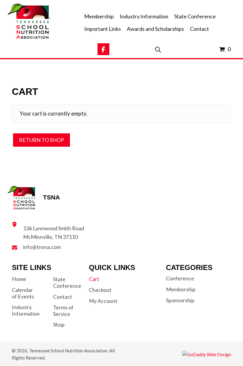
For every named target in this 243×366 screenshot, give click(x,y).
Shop (59, 324)
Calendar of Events (23, 293)
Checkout (100, 290)
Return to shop (41, 140)
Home (19, 279)
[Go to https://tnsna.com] (40, 21)
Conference (180, 278)
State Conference (67, 282)
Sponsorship (180, 300)
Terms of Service (63, 310)
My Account (103, 301)
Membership (181, 289)
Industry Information (26, 310)
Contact (62, 296)
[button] (103, 49)
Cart (94, 279)
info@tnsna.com (42, 247)
